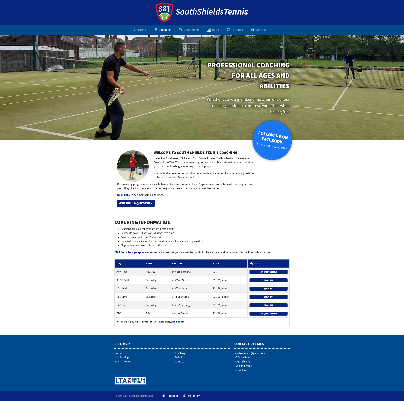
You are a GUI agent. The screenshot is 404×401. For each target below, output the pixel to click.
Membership (121, 357)
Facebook (172, 396)
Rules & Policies (123, 361)
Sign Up (268, 280)
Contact (179, 361)
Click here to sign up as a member (136, 252)
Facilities (179, 357)
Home (118, 353)
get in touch (177, 321)
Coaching (179, 353)
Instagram (193, 396)
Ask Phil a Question (136, 203)
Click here (123, 195)
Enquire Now (268, 271)
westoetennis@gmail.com (249, 353)
